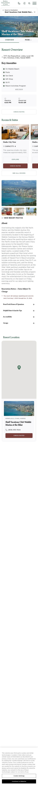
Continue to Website (19, 781)
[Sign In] (24, 3)
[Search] (29, 3)
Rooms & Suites (10, 120)
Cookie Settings (19, 776)
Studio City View (9, 142)
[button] (34, 3)
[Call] (19, 3)
